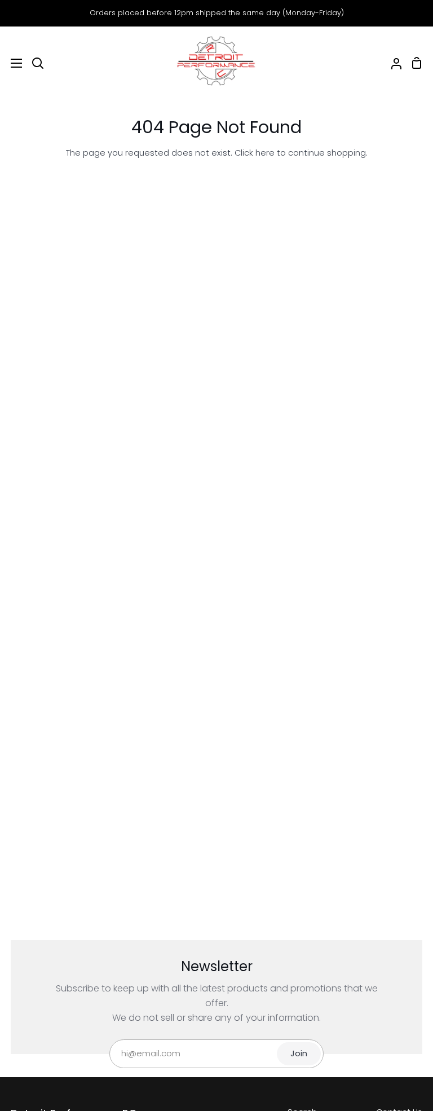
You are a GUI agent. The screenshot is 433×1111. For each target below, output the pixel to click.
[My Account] (392, 63)
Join (298, 1053)
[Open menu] (11, 63)
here (265, 152)
